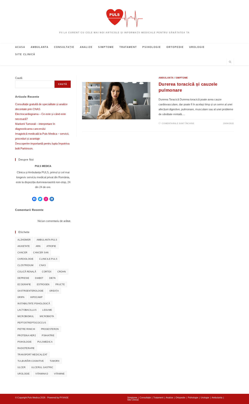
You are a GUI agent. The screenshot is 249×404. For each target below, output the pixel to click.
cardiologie (25, 259)
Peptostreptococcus (31, 322)
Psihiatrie (48, 335)
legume (47, 310)
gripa (20, 297)
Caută (18, 77)
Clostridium (25, 265)
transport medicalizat (32, 354)
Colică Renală (26, 271)
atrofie (51, 246)
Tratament (158, 397)
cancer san (40, 252)
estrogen (43, 284)
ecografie (24, 284)
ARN (38, 246)
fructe (60, 284)
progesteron (50, 329)
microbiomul (25, 316)
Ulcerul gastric (42, 367)
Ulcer (21, 367)
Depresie (23, 278)
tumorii (54, 361)
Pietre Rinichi (26, 329)
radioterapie (26, 348)
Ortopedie (180, 397)
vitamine (59, 373)
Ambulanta (166, 78)
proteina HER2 (26, 335)
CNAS (42, 265)
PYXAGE (64, 397)
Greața (54, 291)
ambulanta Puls (47, 240)
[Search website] (230, 62)
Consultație (145, 397)
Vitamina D (41, 373)
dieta (52, 278)
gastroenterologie (30, 291)
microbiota (47, 316)
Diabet (39, 278)
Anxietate (23, 246)
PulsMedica (44, 342)
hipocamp (36, 297)
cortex (46, 271)
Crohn (61, 271)
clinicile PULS (48, 259)
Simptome (182, 78)
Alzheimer (24, 240)
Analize (169, 397)
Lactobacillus (26, 310)
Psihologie (24, 342)
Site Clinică (133, 400)
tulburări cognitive (30, 361)
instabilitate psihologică (33, 303)
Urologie (23, 373)
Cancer (22, 252)
